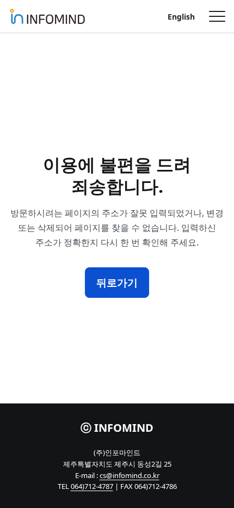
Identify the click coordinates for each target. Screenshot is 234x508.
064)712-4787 (92, 486)
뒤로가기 (117, 283)
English (181, 16)
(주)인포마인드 (47, 17)
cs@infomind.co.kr (129, 475)
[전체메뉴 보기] (213, 16)
